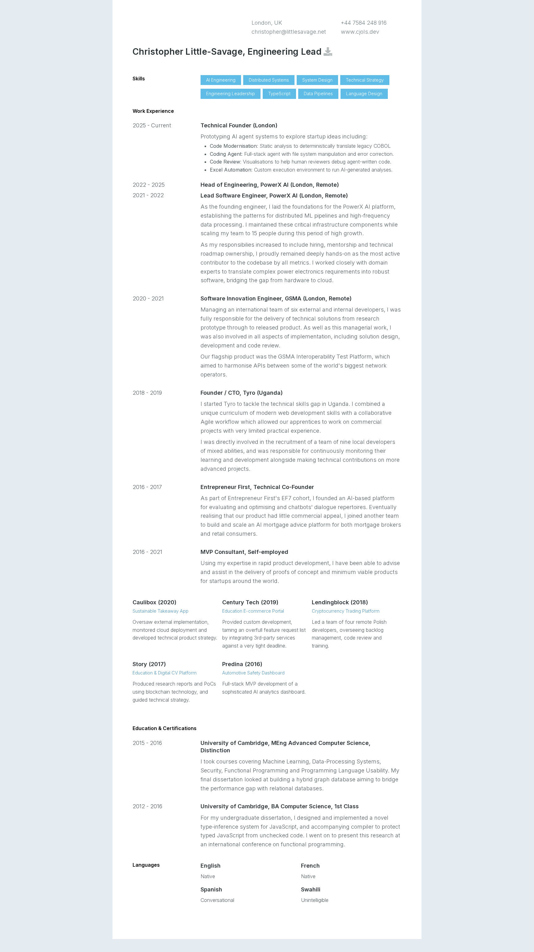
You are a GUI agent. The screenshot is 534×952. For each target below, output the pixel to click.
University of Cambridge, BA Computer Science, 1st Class (280, 806)
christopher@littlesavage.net (289, 31)
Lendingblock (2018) (340, 602)
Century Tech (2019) (250, 602)
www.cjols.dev (360, 31)
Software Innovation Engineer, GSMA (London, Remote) (276, 298)
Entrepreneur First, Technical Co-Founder (257, 487)
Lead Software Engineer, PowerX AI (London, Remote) (274, 195)
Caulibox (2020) (154, 602)
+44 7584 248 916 (364, 22)
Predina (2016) (242, 664)
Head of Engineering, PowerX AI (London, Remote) (270, 184)
